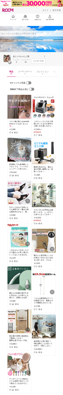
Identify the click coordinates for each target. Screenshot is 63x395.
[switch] (28, 82)
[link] (19, 107)
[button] (7, 58)
